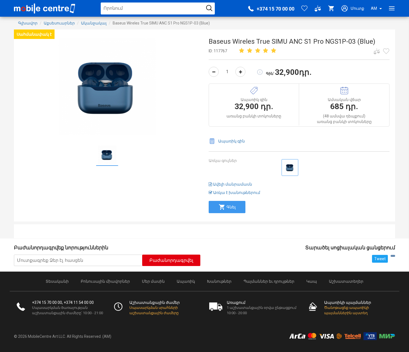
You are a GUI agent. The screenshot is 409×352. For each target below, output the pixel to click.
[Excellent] (265, 51)
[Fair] (249, 51)
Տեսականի (57, 281)
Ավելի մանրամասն (232, 184)
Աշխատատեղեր (346, 281)
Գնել (231, 207)
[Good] (257, 51)
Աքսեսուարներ (59, 23)
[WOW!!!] (273, 51)
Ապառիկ (186, 281)
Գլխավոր (28, 23)
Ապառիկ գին (231, 141)
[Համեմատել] (376, 51)
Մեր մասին (153, 281)
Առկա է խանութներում (236, 192)
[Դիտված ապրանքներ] (386, 51)
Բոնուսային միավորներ (105, 281)
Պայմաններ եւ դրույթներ (268, 281)
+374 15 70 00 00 (275, 9)
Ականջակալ (94, 23)
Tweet (380, 259)
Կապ (311, 281)
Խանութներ (219, 281)
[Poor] (241, 51)
